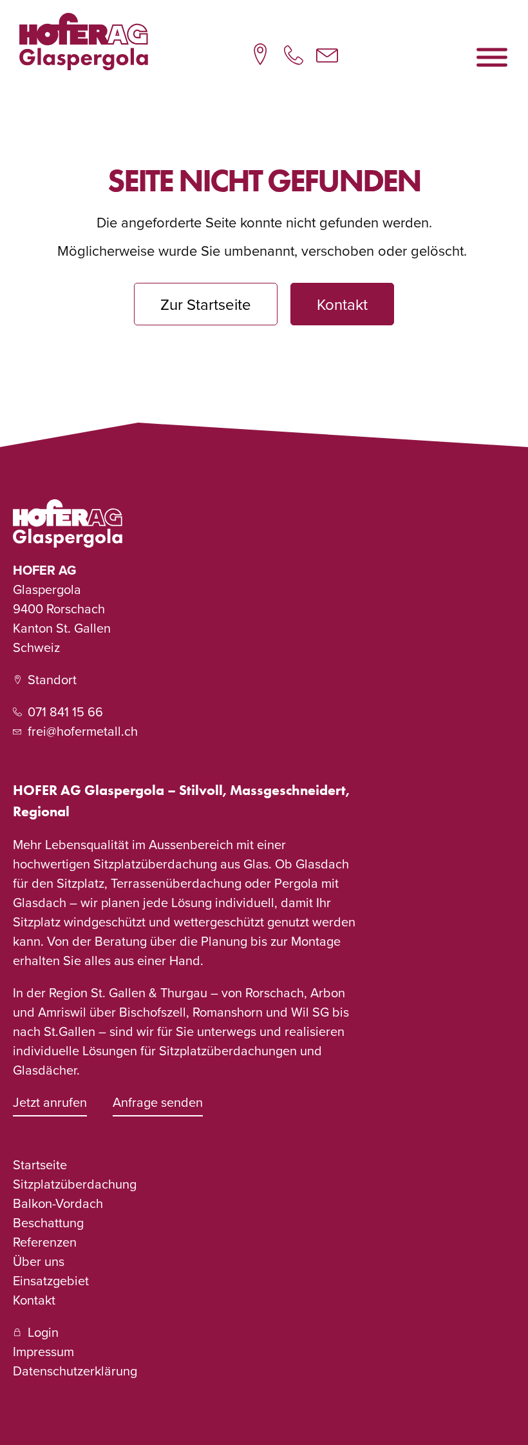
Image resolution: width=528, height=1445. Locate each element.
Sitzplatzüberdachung (75, 1183)
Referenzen (45, 1241)
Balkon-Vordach (58, 1203)
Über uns (38, 1261)
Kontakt (34, 1299)
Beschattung (48, 1222)
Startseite (40, 1164)
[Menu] (491, 57)
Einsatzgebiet (51, 1280)
